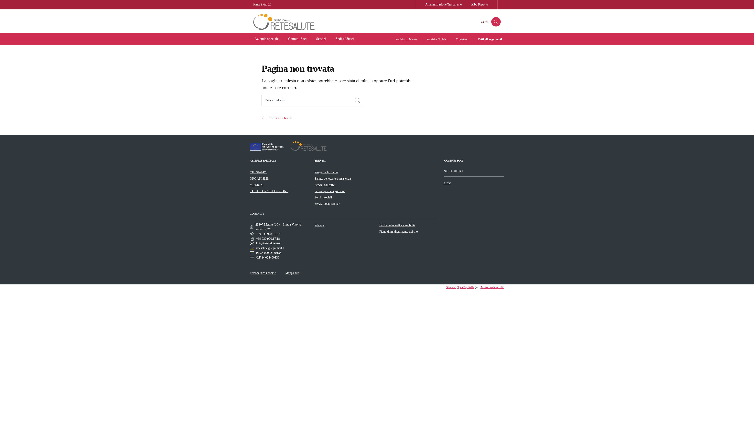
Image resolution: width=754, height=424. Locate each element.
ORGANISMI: (259, 178)
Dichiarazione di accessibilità (397, 225)
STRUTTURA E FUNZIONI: (269, 191)
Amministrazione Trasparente (443, 4)
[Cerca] (357, 100)
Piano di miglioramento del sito (398, 231)
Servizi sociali (323, 197)
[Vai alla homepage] (287, 22)
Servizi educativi (325, 184)
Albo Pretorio (479, 4)
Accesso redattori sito (492, 287)
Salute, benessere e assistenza (333, 178)
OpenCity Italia (465, 287)
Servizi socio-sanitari (327, 203)
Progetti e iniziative (326, 172)
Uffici (447, 183)
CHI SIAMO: (258, 172)
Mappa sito (292, 273)
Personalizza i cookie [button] (263, 273)
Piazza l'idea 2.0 (262, 4)
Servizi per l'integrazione (330, 191)
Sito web (451, 287)
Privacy (319, 225)
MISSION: (257, 184)
